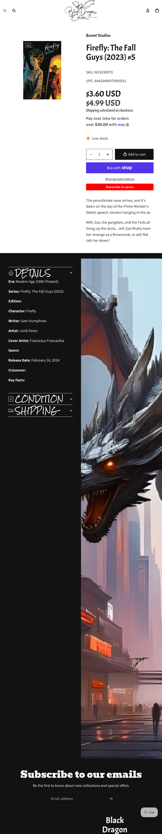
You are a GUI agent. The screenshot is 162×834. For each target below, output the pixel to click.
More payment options (120, 179)
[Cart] (157, 10)
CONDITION (39, 399)
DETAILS (33, 273)
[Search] (14, 10)
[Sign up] (111, 798)
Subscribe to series (120, 187)
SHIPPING (36, 410)
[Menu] (5, 10)
